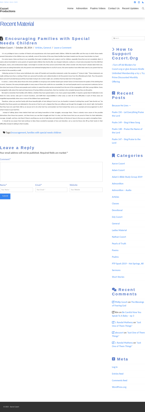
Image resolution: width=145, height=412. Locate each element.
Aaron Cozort (118, 164)
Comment (5, 159)
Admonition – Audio (121, 190)
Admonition (117, 184)
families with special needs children (44, 133)
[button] (143, 2)
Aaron (11, 2)
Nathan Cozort (119, 237)
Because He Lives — (121, 105)
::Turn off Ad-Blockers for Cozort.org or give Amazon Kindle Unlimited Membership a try (128, 69)
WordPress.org (119, 387)
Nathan (6, 2)
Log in (115, 367)
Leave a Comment (62, 48)
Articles (38, 48)
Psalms (115, 257)
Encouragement (18, 133)
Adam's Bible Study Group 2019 (127, 177)
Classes (115, 203)
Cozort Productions (7, 10)
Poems (115, 250)
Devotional (117, 210)
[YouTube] (139, 2)
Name (3, 185)
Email (38, 185)
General (47, 48)
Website (73, 185)
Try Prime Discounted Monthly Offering (128, 77)
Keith (16, 2)
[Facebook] (135, 2)
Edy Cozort (117, 217)
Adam (1, 2)
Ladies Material (119, 230)
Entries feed (117, 374)
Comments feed (119, 380)
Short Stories (118, 277)
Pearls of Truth (119, 244)
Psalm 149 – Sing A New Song (126, 122)
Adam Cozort (118, 170)
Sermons (116, 270)
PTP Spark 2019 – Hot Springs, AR (128, 264)
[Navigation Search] (142, 11)
